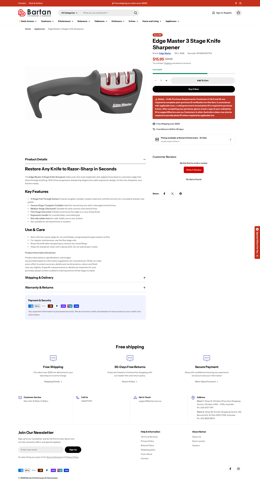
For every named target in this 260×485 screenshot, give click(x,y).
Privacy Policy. (72, 457)
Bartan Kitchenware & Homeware (41, 478)
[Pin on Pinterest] (180, 193)
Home (28, 29)
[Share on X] (172, 193)
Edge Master (165, 53)
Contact (22, 3)
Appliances (39, 29)
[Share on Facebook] (164, 193)
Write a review (193, 169)
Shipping (168, 63)
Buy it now (194, 89)
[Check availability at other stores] (230, 139)
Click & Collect (36, 3)
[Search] (135, 12)
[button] (257, 242)
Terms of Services (54, 457)
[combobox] (98, 13)
